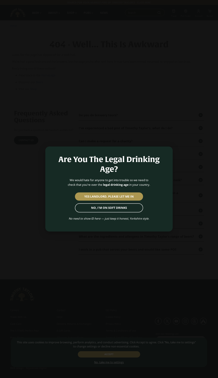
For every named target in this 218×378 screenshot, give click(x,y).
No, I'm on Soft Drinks (109, 208)
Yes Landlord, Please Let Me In (109, 196)
